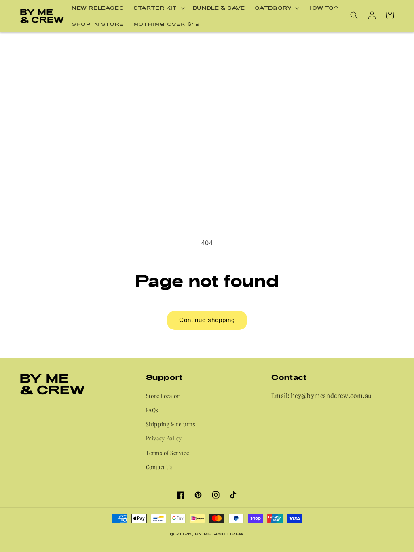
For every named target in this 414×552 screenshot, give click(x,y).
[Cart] (390, 15)
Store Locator (163, 396)
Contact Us (159, 467)
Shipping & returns (171, 424)
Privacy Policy (164, 438)
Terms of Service (167, 453)
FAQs (152, 410)
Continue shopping (207, 319)
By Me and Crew (219, 533)
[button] (158, 8)
